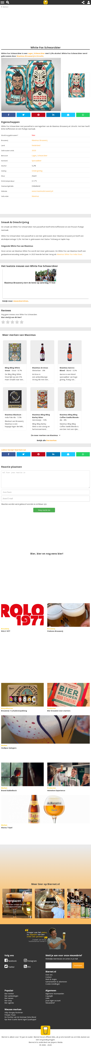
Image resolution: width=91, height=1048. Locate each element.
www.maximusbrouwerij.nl (42, 191)
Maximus (35, 196)
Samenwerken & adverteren (56, 982)
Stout (14, 370)
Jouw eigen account (53, 1000)
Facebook (12, 961)
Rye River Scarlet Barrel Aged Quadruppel (20, 1019)
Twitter (11, 967)
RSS (29, 967)
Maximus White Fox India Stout (69, 254)
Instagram (32, 961)
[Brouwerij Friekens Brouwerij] (68, 615)
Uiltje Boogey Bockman (14, 1012)
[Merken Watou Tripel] (45, 809)
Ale (61, 420)
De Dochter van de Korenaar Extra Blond (20, 1017)
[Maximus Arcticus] (42, 352)
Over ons (49, 975)
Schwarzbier (39, 53)
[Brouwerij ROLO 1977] (22, 615)
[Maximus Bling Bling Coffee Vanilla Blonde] (70, 399)
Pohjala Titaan (10, 1015)
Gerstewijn (37, 420)
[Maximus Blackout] (15, 399)
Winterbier (36, 370)
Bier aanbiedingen (11, 996)
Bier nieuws (9, 998)
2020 (34, 150)
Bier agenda (9, 1003)
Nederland (36, 145)
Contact (49, 977)
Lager (30, 53)
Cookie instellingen (53, 984)
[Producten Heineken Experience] (68, 774)
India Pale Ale (10, 417)
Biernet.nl (32, 1042)
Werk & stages (51, 979)
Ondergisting (37, 171)
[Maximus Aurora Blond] (70, 352)
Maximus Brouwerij (39, 140)
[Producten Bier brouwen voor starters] (68, 695)
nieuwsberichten (20, 301)
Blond (69, 370)
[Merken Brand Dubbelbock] (22, 774)
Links (47, 998)
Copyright (49, 996)
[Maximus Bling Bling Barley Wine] (42, 399)
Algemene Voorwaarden (55, 993)
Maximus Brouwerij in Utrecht (30, 56)
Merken (5, 7)
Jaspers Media (56, 1042)
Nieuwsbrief (50, 1003)
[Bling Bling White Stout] (15, 352)
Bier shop (8, 1000)
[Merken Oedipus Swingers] (45, 729)
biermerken (51, 440)
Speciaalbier (36, 160)
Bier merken (9, 993)
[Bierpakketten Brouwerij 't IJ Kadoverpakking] (22, 695)
